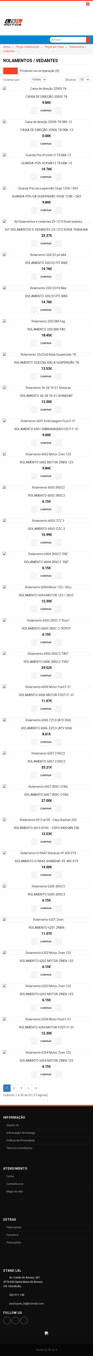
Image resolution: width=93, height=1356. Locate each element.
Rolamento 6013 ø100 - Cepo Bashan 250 (46, 828)
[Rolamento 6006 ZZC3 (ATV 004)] (46, 720)
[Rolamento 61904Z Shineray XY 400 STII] (46, 853)
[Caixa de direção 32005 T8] (46, 88)
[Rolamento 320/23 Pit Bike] (46, 288)
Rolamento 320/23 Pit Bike (46, 296)
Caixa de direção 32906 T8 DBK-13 (46, 130)
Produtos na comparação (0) (39, 70)
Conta (10, 1176)
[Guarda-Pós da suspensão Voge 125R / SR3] (46, 188)
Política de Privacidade (20, 1140)
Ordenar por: (11, 79)
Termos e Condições (19, 1148)
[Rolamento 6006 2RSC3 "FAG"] (46, 653)
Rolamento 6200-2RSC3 (46, 894)
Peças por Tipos (54, 46)
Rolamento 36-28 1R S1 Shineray (46, 396)
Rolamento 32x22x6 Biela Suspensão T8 (46, 363)
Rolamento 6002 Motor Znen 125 (46, 462)
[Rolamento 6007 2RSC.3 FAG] (46, 786)
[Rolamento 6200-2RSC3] (46, 886)
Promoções (13, 1242)
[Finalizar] (81, 14)
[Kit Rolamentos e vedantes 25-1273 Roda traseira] (46, 221)
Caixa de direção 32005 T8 (46, 97)
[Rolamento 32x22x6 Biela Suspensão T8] (46, 354)
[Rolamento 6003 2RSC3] (46, 487)
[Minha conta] (68, 14)
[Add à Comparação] (58, 110)
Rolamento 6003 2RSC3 (46, 495)
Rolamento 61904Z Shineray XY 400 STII (46, 861)
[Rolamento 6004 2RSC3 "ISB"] (46, 554)
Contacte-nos (14, 1183)
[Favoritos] (75, 14)
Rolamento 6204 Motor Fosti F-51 (46, 1027)
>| (36, 1088)
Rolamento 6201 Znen (46, 928)
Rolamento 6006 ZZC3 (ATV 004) (46, 728)
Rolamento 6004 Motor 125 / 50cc (46, 595)
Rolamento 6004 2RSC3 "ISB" (46, 562)
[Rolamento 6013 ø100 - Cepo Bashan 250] (46, 820)
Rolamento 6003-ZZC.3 (46, 529)
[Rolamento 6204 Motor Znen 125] (46, 1052)
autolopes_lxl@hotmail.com (26, 1303)
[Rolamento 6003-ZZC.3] (46, 521)
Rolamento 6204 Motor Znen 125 (46, 1061)
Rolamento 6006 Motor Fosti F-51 (46, 695)
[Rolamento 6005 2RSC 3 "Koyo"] (46, 620)
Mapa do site (14, 1191)
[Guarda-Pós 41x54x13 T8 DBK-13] (46, 155)
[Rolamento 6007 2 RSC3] (46, 753)
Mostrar (70, 79)
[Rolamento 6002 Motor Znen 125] (46, 454)
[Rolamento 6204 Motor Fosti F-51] (46, 1019)
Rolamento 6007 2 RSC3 (46, 761)
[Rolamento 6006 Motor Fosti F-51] (46, 687)
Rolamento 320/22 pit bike (46, 263)
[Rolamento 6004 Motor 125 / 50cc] (46, 587)
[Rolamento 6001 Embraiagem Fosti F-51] (46, 421)
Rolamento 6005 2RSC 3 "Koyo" (46, 628)
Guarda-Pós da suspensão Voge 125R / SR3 (46, 196)
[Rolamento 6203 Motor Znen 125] (46, 986)
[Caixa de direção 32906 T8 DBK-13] (46, 122)
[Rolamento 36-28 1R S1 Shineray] (46, 388)
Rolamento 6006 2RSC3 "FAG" (46, 662)
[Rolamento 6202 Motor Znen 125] (46, 953)
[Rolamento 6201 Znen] (46, 919)
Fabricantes (13, 1227)
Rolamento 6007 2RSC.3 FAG (46, 795)
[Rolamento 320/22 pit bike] (46, 255)
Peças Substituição (27, 46)
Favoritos (12, 1235)
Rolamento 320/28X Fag (46, 329)
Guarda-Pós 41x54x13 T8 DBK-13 (46, 163)
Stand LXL (12, 1125)
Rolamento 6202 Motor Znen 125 (46, 961)
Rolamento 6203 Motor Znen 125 (46, 994)
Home (6, 46)
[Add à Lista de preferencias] (33, 110)
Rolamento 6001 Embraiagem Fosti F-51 (46, 429)
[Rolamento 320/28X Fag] (46, 321)
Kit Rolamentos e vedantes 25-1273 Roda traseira (46, 230)
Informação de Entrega (20, 1132)
